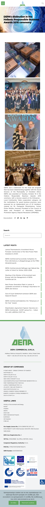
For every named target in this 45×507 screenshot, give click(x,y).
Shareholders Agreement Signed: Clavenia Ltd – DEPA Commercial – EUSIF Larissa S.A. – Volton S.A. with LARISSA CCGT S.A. (22, 310)
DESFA (6, 410)
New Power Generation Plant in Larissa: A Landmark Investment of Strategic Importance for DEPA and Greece (22, 286)
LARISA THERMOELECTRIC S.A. (13, 385)
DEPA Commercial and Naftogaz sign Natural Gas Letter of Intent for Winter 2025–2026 (22, 269)
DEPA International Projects (11, 414)
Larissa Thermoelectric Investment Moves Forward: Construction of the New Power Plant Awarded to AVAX (21, 251)
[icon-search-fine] (42, 3)
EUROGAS (7, 417)
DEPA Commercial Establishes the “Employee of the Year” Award (22, 302)
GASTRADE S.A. (8, 372)
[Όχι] (42, 498)
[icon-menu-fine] (3, 3)
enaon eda (6, 412)
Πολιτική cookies (28, 503)
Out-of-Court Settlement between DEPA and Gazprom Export (20, 294)
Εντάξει (13, 503)
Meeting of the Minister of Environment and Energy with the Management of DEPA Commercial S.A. (20, 277)
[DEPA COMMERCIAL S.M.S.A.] (22, 3)
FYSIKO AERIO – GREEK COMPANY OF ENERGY (17, 370)
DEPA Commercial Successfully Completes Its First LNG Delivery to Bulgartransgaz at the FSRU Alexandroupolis (22, 261)
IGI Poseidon (7, 419)
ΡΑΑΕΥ (6, 406)
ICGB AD (6, 421)
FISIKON (6, 408)
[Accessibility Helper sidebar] (42, 482)
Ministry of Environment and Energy (14, 404)
